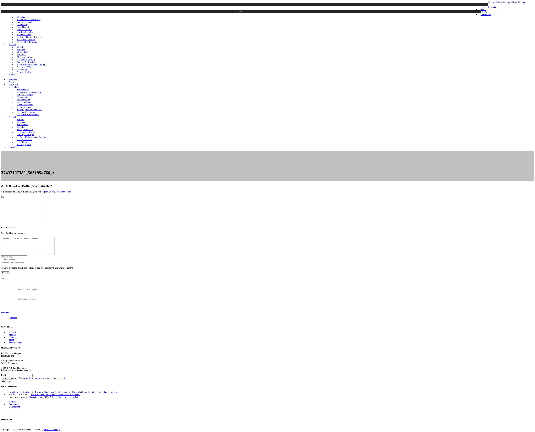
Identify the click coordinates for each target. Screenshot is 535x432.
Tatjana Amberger (49, 192)
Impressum (14, 404)
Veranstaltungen (16, 342)
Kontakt (12, 402)
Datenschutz (14, 407)
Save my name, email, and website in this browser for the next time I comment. (38, 268)
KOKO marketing (52, 429)
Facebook (5, 312)
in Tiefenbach (27, 299)
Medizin (12, 335)
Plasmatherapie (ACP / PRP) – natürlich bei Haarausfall (55, 394)
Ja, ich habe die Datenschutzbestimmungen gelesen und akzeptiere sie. (35, 378)
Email (3, 375)
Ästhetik (12, 332)
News (11, 337)
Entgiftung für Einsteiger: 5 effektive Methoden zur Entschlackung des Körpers (44, 392)
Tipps (11, 340)
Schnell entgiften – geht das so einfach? (99, 392)
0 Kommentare (64, 192)
